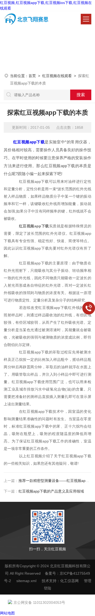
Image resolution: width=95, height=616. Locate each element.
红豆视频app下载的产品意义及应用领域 (51, 491)
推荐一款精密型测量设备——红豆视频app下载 (56, 480)
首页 (32, 76)
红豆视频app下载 (29, 142)
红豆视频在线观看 (57, 76)
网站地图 (7, 613)
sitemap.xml (26, 581)
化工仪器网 (69, 581)
